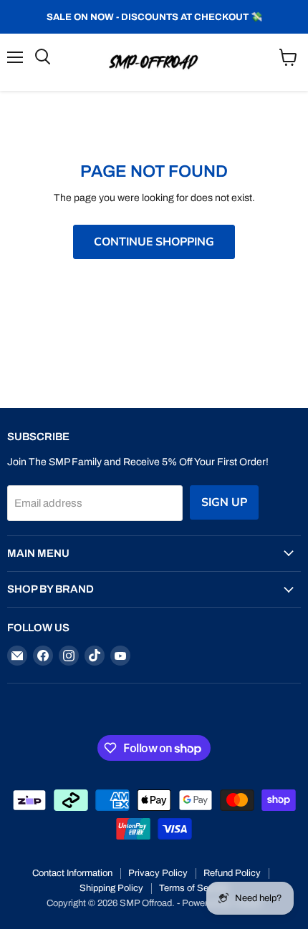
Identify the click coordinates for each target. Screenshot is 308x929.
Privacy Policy (158, 873)
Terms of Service (193, 888)
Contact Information (72, 873)
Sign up (224, 502)
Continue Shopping (154, 242)
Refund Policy (232, 873)
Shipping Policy (111, 888)
